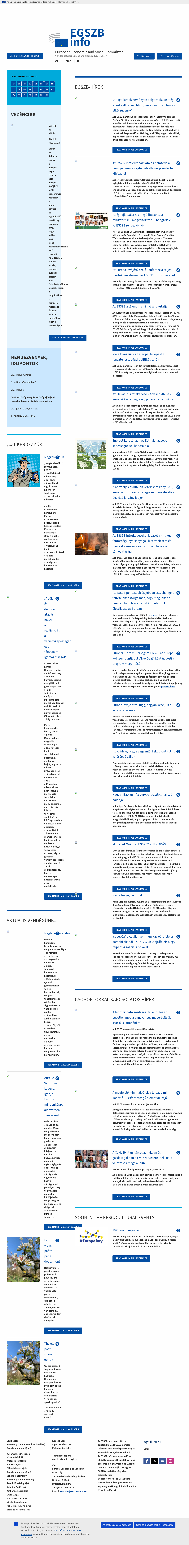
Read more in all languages (67, 337)
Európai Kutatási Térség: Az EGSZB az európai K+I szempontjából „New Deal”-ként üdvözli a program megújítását (143, 658)
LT (41, 89)
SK (36, 95)
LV (36, 89)
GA (19, 89)
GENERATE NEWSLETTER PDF (24, 56)
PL (14, 95)
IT (30, 89)
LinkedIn (162, 1461)
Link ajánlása (172, 56)
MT (47, 89)
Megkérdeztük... (55, 457)
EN (36, 84)
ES (14, 84)
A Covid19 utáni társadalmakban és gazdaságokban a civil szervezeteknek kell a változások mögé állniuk (142, 1158)
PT (19, 95)
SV (47, 95)
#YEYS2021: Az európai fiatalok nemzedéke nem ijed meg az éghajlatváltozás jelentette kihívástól (142, 168)
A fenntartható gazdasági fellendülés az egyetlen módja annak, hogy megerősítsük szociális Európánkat (141, 1017)
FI (24, 95)
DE (41, 84)
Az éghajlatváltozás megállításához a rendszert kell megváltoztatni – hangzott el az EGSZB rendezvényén (142, 220)
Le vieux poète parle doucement (52, 1251)
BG (19, 84)
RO (30, 95)
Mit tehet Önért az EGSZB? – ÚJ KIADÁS (139, 844)
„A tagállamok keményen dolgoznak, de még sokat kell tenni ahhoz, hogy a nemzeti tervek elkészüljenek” (143, 105)
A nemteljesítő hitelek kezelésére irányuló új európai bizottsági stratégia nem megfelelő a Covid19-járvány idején (143, 492)
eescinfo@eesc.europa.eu (73, 1491)
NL (52, 89)
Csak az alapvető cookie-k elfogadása (155, 1525)
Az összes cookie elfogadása (117, 1525)
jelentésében (168, 686)
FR (52, 84)
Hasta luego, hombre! (127, 895)
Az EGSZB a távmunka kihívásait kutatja (140, 306)
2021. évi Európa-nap (126, 1230)
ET (47, 84)
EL (14, 89)
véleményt (152, 615)
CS (25, 84)
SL (41, 95)
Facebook (146, 1461)
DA (30, 84)
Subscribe (146, 56)
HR (24, 89)
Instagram (170, 1461)
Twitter (154, 1461)
